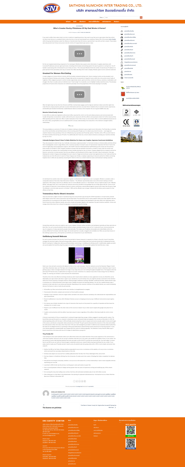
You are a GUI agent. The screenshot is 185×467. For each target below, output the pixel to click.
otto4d (70, 396)
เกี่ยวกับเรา (82, 22)
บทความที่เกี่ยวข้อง (94, 22)
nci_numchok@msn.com (53, 433)
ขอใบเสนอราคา (106, 22)
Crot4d (53, 394)
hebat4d (87, 394)
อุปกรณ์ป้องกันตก (72, 441)
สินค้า (74, 22)
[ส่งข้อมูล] (141, 17)
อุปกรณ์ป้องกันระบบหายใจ (74, 436)
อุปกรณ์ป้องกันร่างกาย (73, 444)
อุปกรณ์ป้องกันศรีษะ (73, 425)
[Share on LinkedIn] (85, 381)
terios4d (103, 394)
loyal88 (58, 396)
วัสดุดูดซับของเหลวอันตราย (74, 453)
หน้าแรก (68, 22)
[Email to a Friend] (79, 381)
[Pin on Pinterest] (82, 381)
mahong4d (97, 394)
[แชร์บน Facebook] (74, 381)
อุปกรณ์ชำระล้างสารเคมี (73, 455)
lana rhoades (112, 39)
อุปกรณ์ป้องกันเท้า (72, 447)
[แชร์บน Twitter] (77, 381)
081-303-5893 (52, 456)
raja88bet (107, 394)
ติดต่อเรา (116, 22)
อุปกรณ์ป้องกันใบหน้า (73, 433)
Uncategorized (79, 26)
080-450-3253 (52, 440)
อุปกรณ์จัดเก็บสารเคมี (73, 450)
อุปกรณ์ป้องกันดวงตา (73, 427)
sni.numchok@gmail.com (49, 435)
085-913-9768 (52, 458)
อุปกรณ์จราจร (71, 461)
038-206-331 (48, 430)
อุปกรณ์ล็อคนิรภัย (72, 458)
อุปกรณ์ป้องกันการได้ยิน (74, 430)
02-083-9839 (48, 451)
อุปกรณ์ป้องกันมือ (72, 439)
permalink (91, 386)
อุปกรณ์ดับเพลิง (72, 464)
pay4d (56, 394)
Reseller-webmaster (85, 32)
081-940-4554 (46, 432)
